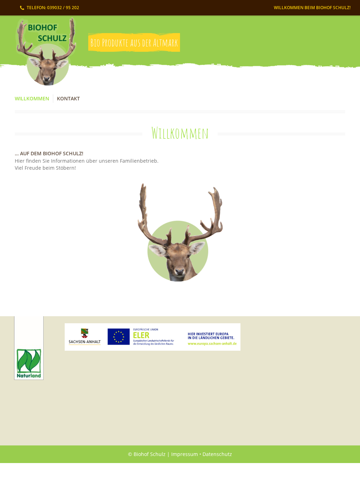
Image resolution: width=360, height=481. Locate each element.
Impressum (184, 454)
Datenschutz (217, 454)
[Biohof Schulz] (43, 55)
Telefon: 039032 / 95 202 (53, 8)
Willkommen (32, 98)
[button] (180, 233)
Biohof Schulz (150, 454)
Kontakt (68, 98)
